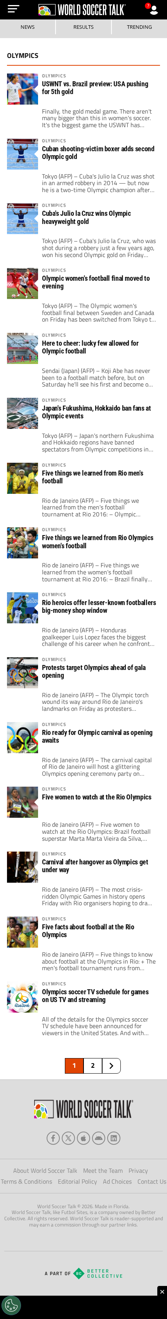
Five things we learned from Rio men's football (92, 477)
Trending (139, 27)
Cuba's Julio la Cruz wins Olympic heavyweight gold (86, 217)
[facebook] (53, 1138)
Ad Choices (117, 1181)
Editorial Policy (77, 1181)
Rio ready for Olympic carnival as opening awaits (97, 736)
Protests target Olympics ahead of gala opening (94, 671)
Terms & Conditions (26, 1181)
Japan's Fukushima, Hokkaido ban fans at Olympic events (96, 412)
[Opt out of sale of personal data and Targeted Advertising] (11, 1305)
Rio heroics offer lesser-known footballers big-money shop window (99, 606)
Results (83, 27)
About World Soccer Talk (45, 1170)
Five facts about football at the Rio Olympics (88, 931)
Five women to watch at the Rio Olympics (96, 797)
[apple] (83, 1138)
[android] (98, 1138)
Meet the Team (103, 1170)
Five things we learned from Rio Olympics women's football (97, 541)
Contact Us (151, 1181)
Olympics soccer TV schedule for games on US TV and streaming (95, 996)
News (28, 27)
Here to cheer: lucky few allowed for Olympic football (90, 347)
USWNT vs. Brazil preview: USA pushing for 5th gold (95, 88)
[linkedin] (113, 1138)
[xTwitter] (68, 1138)
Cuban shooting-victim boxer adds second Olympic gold (98, 153)
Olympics (54, 75)
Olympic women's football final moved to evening (96, 282)
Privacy (138, 1170)
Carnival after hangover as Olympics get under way (95, 866)
